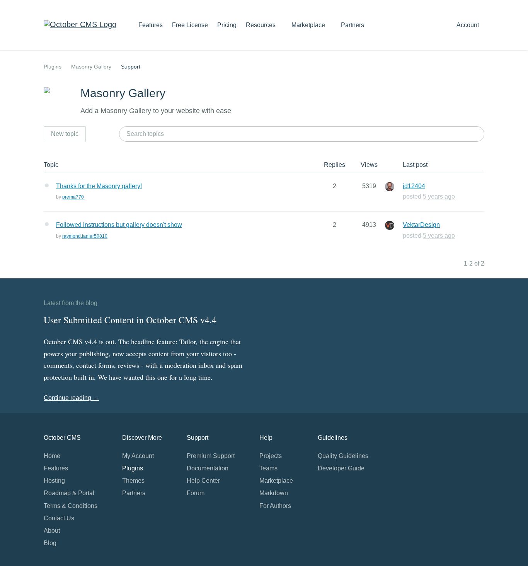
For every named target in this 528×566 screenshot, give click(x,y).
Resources (261, 25)
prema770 (73, 197)
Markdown (273, 493)
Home (52, 456)
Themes (133, 480)
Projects (270, 456)
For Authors (275, 506)
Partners (352, 25)
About (52, 530)
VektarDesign (421, 224)
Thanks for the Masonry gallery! (99, 186)
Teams (268, 468)
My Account (138, 456)
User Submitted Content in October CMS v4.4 (130, 320)
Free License (190, 25)
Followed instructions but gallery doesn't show (119, 224)
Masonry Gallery (91, 66)
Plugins (52, 66)
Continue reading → (71, 397)
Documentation (207, 468)
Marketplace (309, 25)
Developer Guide (341, 468)
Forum (195, 493)
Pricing (227, 25)
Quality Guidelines (343, 456)
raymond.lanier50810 (84, 236)
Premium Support (211, 456)
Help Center (203, 480)
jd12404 (414, 186)
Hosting (54, 480)
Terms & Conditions (70, 506)
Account (468, 25)
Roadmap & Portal (69, 493)
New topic (64, 133)
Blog (50, 543)
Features (150, 25)
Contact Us (59, 518)
